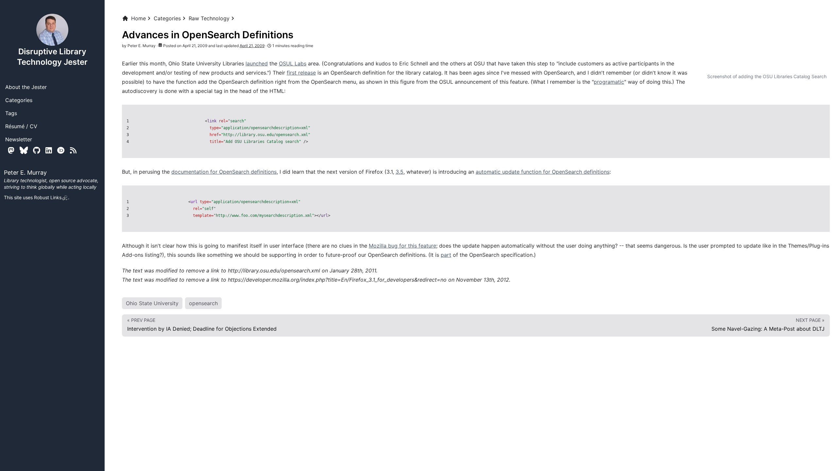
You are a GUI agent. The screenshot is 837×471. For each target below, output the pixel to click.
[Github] (36, 150)
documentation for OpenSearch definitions (224, 171)
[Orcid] (61, 150)
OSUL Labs (292, 63)
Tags (11, 113)
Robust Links (47, 197)
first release (301, 72)
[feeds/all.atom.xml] (73, 150)
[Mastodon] (11, 150)
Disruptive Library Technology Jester (52, 57)
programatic (609, 81)
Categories (18, 100)
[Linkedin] (48, 150)
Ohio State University (152, 303)
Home (138, 18)
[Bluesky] (24, 150)
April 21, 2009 (252, 45)
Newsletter (18, 139)
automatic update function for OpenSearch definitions (542, 171)
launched (257, 63)
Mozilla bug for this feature (402, 245)
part (446, 255)
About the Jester (26, 87)
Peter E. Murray (142, 45)
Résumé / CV (21, 126)
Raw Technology (209, 18)
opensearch (203, 303)
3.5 (399, 171)
